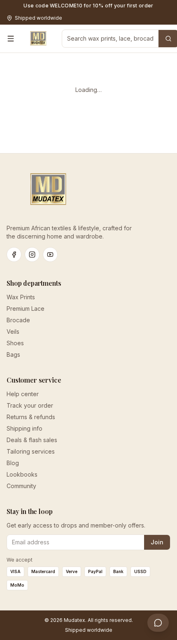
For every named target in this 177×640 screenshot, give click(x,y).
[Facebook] (14, 254)
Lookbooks (22, 474)
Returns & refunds (31, 416)
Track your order (30, 405)
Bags (13, 354)
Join (157, 542)
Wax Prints (21, 297)
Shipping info (24, 428)
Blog (13, 462)
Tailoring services (31, 451)
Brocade (18, 320)
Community (21, 485)
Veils (13, 331)
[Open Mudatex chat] (158, 623)
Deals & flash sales (32, 439)
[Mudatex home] (38, 38)
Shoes (15, 342)
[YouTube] (50, 254)
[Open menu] (11, 38)
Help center (23, 393)
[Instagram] (32, 254)
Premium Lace (25, 308)
